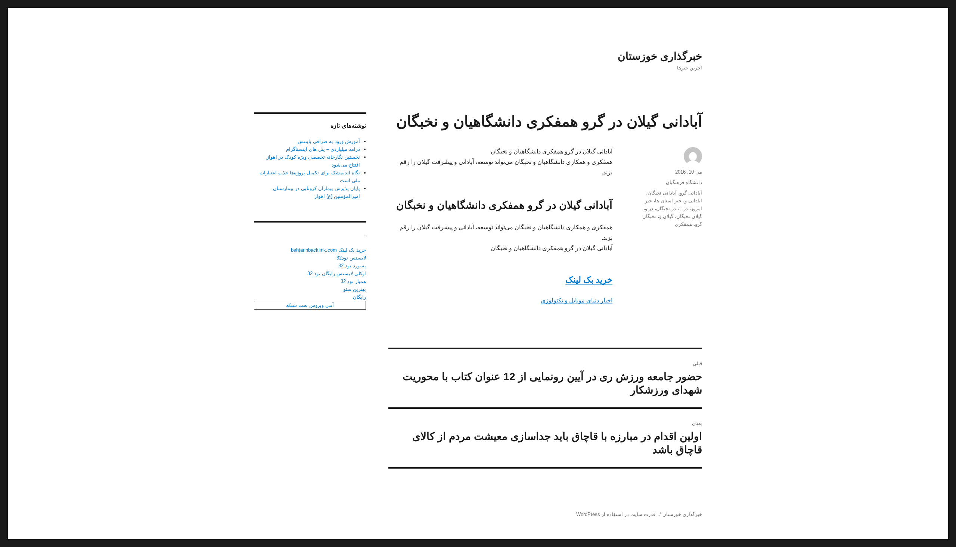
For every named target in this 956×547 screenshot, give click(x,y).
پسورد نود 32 (352, 265)
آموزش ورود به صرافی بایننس (329, 141)
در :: (683, 208)
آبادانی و (693, 200)
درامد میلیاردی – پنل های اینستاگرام (323, 149)
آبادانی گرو (691, 193)
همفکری (683, 224)
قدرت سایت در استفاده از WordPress (615, 514)
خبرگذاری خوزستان (660, 56)
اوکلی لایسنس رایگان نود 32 (336, 273)
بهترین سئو (354, 289)
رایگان (359, 297)
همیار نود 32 (353, 281)
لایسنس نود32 (351, 258)
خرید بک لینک (588, 280)
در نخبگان (666, 208)
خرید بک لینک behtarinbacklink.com (328, 250)
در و (649, 208)
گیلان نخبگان (689, 216)
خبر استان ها (668, 200)
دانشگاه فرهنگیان (684, 182)
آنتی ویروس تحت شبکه (310, 305)
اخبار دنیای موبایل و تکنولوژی (576, 300)
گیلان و (666, 216)
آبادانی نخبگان (662, 193)
